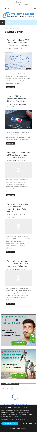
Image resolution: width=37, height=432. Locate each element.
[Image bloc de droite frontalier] (18, 330)
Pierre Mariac (12, 160)
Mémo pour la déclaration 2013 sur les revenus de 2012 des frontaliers (18, 155)
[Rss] (9, 8)
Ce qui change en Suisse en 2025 (18, 5)
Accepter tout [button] (10, 423)
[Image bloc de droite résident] (18, 364)
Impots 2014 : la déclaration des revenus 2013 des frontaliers (18, 98)
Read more (10, 87)
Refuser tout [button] (27, 423)
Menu (8, 22)
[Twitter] (5, 8)
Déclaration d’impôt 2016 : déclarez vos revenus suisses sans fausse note (18, 42)
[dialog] (18, 418)
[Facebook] (2, 8)
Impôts (28, 69)
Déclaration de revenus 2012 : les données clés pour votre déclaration (17, 263)
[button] (18, 419)
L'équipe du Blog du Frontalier (17, 104)
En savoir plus (17, 416)
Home (6, 28)
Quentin (11, 48)
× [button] (35, 406)
